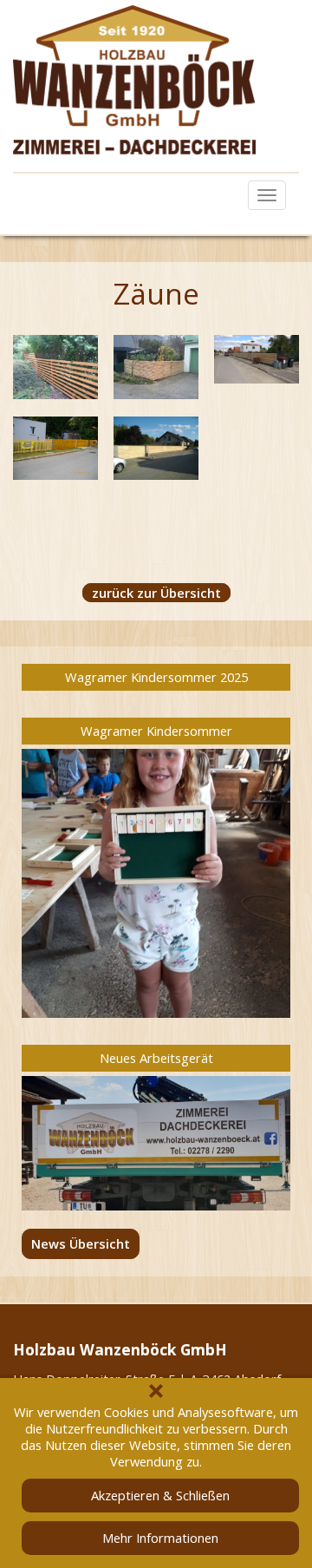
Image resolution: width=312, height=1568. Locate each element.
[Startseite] (156, 79)
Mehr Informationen (160, 1537)
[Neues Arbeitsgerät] (156, 1143)
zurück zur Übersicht (156, 592)
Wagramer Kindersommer (156, 730)
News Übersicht (80, 1243)
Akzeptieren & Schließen (160, 1495)
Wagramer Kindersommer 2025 (156, 677)
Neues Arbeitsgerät (156, 1057)
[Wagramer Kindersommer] (156, 883)
